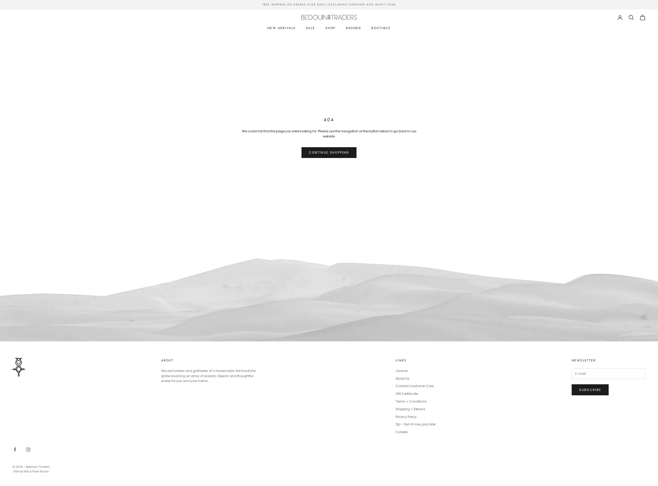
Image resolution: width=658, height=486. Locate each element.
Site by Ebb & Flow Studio (31, 471)
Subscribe (590, 390)
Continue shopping (329, 152)
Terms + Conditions (411, 401)
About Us (402, 378)
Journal (402, 371)
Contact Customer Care (415, 386)
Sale (310, 28)
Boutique (380, 28)
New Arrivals (281, 28)
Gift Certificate (407, 393)
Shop (330, 28)
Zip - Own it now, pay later (416, 424)
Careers (402, 432)
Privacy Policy (406, 417)
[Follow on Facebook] (14, 449)
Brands (353, 28)
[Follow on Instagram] (28, 449)
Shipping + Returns (410, 409)
